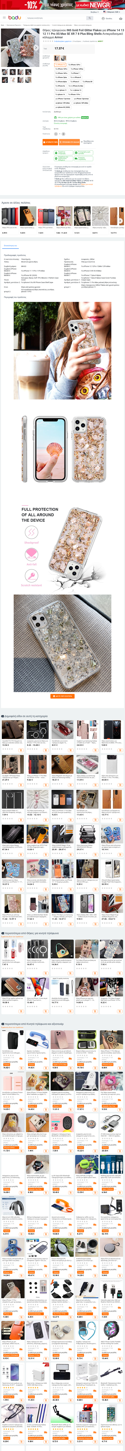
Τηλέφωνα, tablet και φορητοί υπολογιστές (36, 25)
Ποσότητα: (46, 134)
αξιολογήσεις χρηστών (62, 41)
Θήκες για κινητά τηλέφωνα (82, 25)
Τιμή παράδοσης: (47, 128)
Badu (2, 25)
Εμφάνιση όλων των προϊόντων (12, 937)
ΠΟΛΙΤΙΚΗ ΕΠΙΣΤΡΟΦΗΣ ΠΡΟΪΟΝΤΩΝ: (47, 168)
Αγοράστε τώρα (50, 142)
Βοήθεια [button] (94, 12)
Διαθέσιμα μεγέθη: (46, 64)
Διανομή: (46, 121)
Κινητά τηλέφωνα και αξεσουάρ (62, 25)
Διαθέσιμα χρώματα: (46, 57)
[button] (4, 17)
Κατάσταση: (47, 112)
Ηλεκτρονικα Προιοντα (14, 25)
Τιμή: (45, 49)
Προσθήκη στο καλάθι (69, 142)
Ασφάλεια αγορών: (46, 152)
